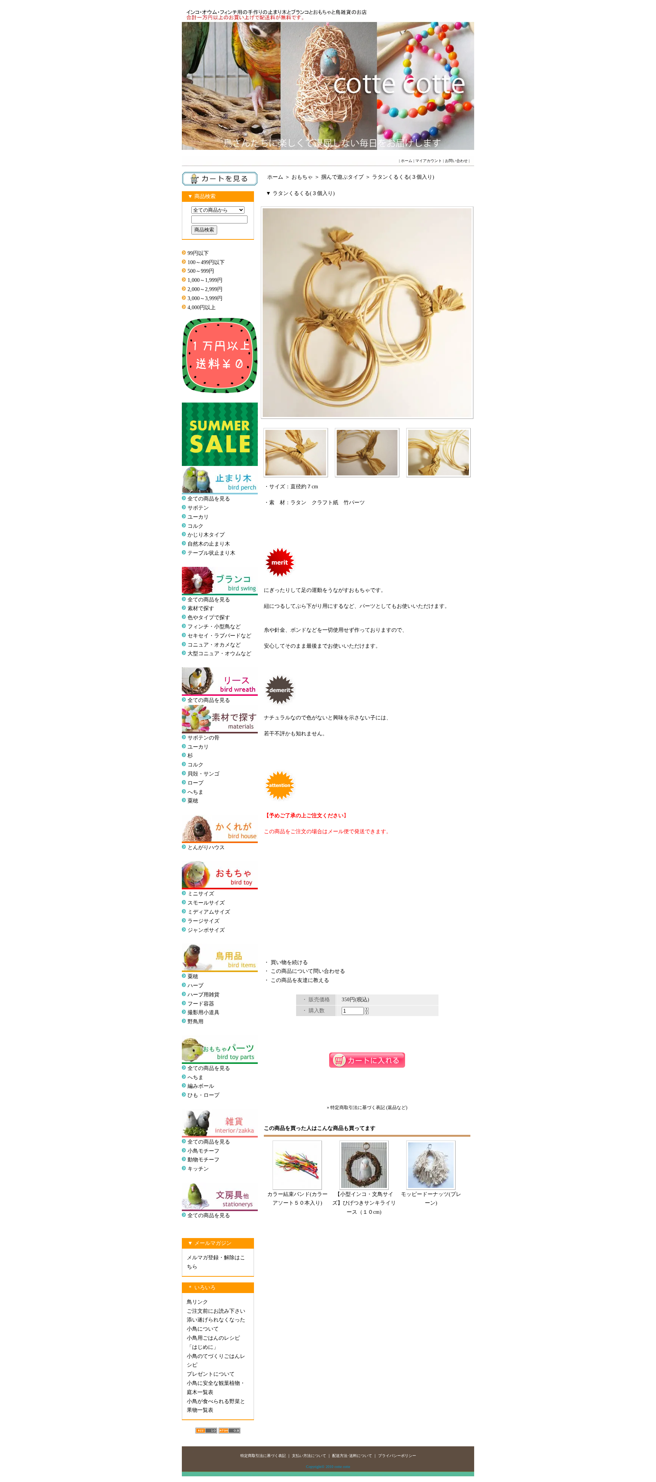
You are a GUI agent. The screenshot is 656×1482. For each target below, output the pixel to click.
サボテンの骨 (203, 738)
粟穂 (193, 801)
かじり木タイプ (206, 535)
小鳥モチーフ (203, 1151)
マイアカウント (428, 161)
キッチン (198, 1169)
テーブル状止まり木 (211, 553)
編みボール (201, 1086)
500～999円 (201, 271)
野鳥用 (195, 1021)
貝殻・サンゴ (203, 774)
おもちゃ (302, 177)
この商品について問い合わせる (308, 971)
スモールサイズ (206, 903)
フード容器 (201, 1004)
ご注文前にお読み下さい (216, 1311)
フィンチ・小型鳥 (209, 626)
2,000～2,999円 (205, 289)
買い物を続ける (289, 962)
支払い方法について (309, 1456)
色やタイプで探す (209, 617)
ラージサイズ (203, 921)
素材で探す (201, 608)
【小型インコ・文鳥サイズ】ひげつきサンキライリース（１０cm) (364, 1203)
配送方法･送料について (352, 1456)
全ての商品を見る (209, 499)
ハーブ (195, 985)
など (246, 653)
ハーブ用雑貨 (203, 994)
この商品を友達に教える (300, 980)
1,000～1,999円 (205, 280)
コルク (195, 526)
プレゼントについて (211, 1374)
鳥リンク (197, 1302)
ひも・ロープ (203, 1095)
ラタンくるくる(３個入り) (403, 177)
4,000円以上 (202, 307)
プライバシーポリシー (397, 1456)
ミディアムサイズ (209, 912)
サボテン (198, 508)
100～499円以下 (206, 262)
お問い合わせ (456, 161)
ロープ (195, 783)
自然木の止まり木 (209, 544)
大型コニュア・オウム (214, 653)
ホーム (406, 161)
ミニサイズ (201, 894)
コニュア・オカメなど (214, 645)
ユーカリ (198, 517)
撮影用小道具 (203, 1012)
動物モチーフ (203, 1160)
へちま (195, 792)
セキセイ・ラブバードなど (219, 636)
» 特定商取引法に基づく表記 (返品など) (367, 1107)
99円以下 (198, 253)
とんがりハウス (206, 847)
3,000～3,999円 (205, 298)
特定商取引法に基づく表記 (263, 1456)
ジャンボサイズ (206, 930)
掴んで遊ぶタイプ (342, 177)
